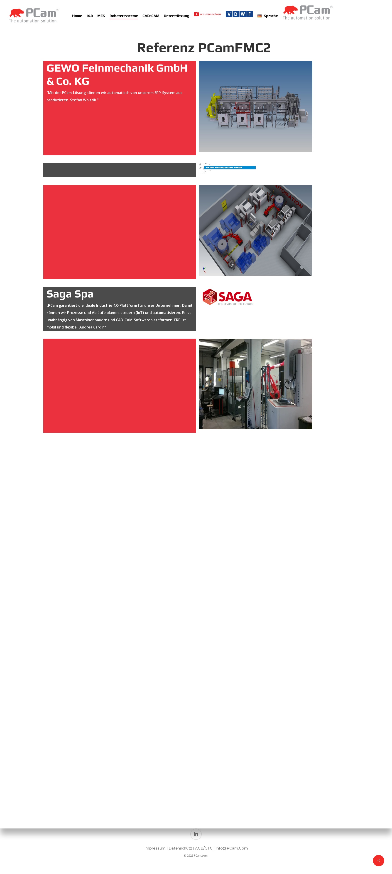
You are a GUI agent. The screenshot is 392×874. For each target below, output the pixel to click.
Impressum (155, 848)
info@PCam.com (232, 848)
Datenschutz (181, 848)
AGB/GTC (204, 848)
